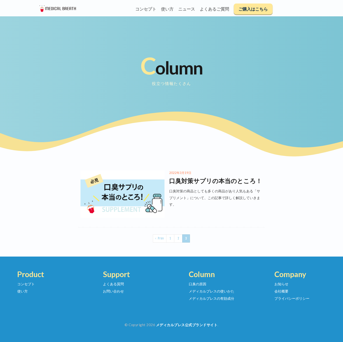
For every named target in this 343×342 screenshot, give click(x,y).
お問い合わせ (113, 291)
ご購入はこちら (253, 9)
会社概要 (281, 291)
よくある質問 (113, 284)
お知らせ (281, 284)
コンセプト (145, 9)
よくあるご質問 (214, 9)
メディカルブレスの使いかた (211, 291)
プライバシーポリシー (291, 298)
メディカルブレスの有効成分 (211, 298)
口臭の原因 (197, 284)
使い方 (167, 9)
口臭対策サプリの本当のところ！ (215, 180)
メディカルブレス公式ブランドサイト (187, 325)
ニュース (186, 9)
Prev (161, 238)
